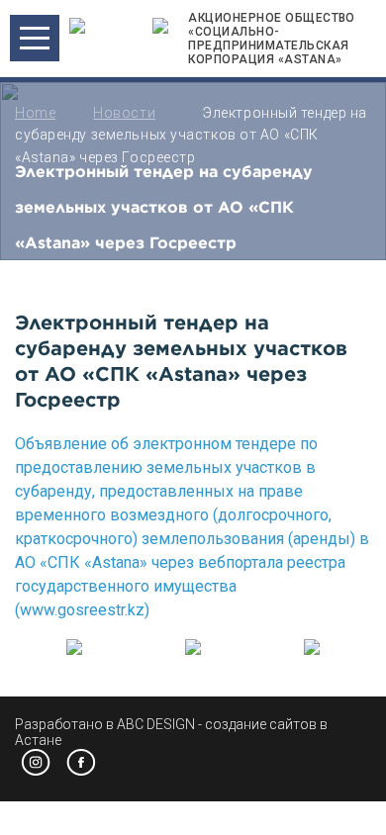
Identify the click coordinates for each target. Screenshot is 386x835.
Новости (124, 113)
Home (35, 113)
